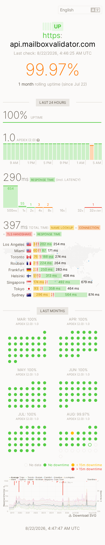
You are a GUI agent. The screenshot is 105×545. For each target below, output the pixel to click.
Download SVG (84, 515)
